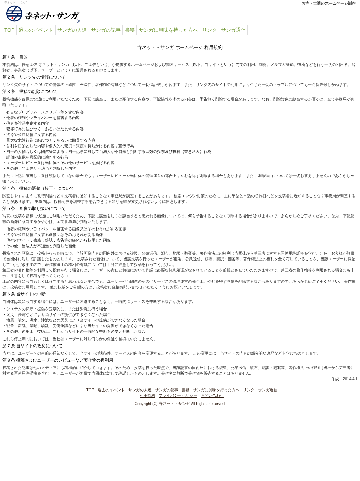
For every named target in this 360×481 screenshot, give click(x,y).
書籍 (130, 30)
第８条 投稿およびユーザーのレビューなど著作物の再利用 (57, 360)
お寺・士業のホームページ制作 (329, 3)
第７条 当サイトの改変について (32, 345)
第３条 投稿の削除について (29, 91)
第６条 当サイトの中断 (24, 294)
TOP (9, 30)
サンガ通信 (233, 30)
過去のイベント (36, 30)
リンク (209, 30)
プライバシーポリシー (178, 395)
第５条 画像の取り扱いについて (34, 208)
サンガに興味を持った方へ (168, 30)
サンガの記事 (106, 30)
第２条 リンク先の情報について (34, 77)
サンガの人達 (72, 30)
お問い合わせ (212, 395)
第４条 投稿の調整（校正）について (38, 188)
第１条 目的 (15, 57)
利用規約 (147, 395)
